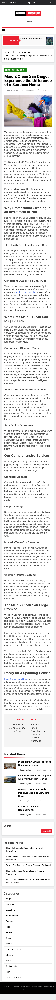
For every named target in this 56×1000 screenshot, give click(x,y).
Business (10, 904)
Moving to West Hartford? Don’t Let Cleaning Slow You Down (33, 792)
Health (9, 944)
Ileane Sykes (12, 90)
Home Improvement (15, 70)
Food (8, 927)
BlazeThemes (28, 990)
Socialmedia (11, 966)
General (9, 932)
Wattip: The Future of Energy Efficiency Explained (28, 865)
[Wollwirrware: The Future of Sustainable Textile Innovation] (48, 42)
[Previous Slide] (48, 2)
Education (10, 910)
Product (9, 960)
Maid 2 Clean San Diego (16, 679)
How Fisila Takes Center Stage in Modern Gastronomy (27, 2)
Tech (8, 972)
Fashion (9, 921)
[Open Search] (53, 30)
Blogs (8, 898)
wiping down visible (25, 292)
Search (7, 825)
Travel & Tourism (13, 977)
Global (8, 938)
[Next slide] (52, 2)
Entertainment (12, 915)
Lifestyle (9, 955)
